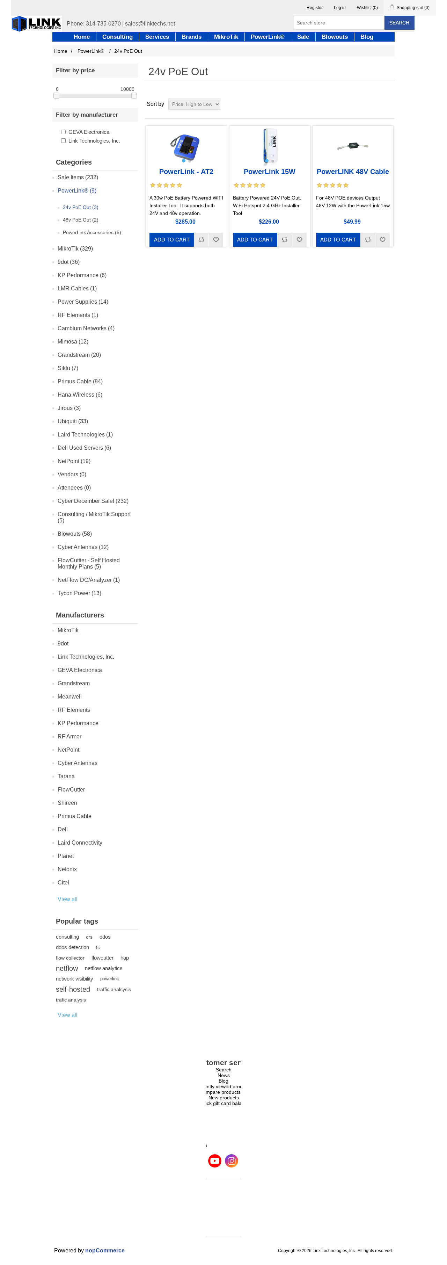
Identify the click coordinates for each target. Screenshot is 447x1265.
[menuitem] (223, 1069)
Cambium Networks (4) (86, 328)
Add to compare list (201, 240)
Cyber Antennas (77, 763)
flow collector (70, 958)
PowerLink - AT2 (186, 171)
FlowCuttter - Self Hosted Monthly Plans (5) (89, 563)
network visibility (74, 979)
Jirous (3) (69, 408)
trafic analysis (71, 1000)
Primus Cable (74, 816)
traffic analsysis (114, 989)
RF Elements (74, 710)
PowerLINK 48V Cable (353, 171)
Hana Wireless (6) (80, 395)
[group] (186, 146)
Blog (223, 1081)
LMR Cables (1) (77, 288)
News (224, 1075)
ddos (105, 937)
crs (89, 937)
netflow (67, 968)
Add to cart (172, 240)
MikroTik (68, 630)
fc (98, 947)
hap (124, 958)
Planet (66, 856)
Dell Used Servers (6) (84, 448)
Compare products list (223, 1092)
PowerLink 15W (269, 171)
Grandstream (74, 683)
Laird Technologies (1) (85, 435)
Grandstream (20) (79, 355)
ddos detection (72, 947)
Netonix (67, 869)
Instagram (231, 1161)
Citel (63, 883)
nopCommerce (105, 1250)
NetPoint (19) (74, 461)
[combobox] (339, 23)
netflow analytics (104, 968)
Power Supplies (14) (83, 302)
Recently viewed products (223, 1086)
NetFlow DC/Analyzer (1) (89, 580)
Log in (340, 7)
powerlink (109, 978)
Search (399, 23)
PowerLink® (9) (77, 191)
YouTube (214, 1161)
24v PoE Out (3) (80, 207)
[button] (183, 160)
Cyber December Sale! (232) (93, 501)
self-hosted (73, 989)
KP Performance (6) (82, 275)
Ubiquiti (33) (73, 421)
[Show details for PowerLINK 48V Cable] (353, 146)
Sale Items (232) (78, 177)
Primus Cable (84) (80, 381)
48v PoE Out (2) (80, 220)
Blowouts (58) (75, 534)
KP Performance (78, 723)
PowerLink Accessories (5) (92, 232)
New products (223, 1097)
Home (60, 51)
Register (315, 7)
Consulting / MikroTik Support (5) (94, 517)
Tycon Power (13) (79, 593)
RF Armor (69, 736)
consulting (67, 937)
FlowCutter (71, 790)
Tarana (66, 776)
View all (68, 899)
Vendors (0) (72, 474)
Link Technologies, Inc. (94, 141)
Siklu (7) (68, 368)
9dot (63, 643)
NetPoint (68, 750)
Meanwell (70, 697)
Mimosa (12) (73, 342)
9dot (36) (69, 262)
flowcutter (102, 958)
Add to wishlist (215, 240)
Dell (63, 829)
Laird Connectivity (80, 843)
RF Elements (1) (78, 315)
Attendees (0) (74, 488)
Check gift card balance (224, 1103)
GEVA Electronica (88, 132)
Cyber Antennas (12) (83, 547)
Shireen (67, 803)
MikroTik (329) (75, 249)
